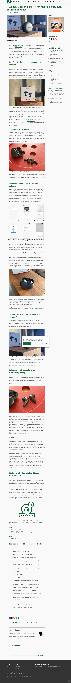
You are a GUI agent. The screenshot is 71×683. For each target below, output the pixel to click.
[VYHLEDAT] (62, 1)
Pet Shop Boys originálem (15, 441)
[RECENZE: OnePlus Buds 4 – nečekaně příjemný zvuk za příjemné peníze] (16, 40)
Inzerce (8, 676)
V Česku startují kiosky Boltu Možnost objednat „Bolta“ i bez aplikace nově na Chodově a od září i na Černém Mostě (57, 95)
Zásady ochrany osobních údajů (25, 676)
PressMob (17, 668)
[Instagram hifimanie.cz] (54, 39)
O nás (12, 676)
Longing (22, 465)
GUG (7, 666)
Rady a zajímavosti (42, 1)
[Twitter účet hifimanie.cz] (51, 39)
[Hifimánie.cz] (14, 1)
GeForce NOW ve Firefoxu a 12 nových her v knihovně (56, 91)
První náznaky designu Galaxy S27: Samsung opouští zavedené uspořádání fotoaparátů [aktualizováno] (56, 78)
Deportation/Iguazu (20, 455)
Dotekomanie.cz (18, 666)
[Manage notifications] (69, 681)
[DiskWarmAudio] (56, 25)
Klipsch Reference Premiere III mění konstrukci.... (56, 59)
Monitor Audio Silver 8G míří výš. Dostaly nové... (56, 65)
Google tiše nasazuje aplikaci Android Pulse (57, 74)
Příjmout (26, 343)
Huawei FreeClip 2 (30, 120)
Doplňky (35, 1)
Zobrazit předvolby (44, 343)
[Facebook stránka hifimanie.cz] (49, 39)
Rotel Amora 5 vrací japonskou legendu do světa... (55, 62)
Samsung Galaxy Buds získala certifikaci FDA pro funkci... (55, 56)
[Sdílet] (8, 40)
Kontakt (16, 676)
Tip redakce (49, 1)
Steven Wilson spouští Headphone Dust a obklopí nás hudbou (34, 623)
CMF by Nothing (18, 46)
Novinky (55, 1)
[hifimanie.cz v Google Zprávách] (49, 41)
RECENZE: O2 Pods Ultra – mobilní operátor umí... (56, 51)
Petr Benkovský (10, 12)
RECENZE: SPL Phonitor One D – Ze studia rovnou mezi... (57, 53)
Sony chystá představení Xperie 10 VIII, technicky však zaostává (56, 83)
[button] (47, 337)
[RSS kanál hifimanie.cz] (56, 39)
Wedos (8, 668)
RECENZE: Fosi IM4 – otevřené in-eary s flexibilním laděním (19, 623)
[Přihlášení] (59, 1)
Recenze (30, 1)
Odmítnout (35, 343)
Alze (36, 520)
